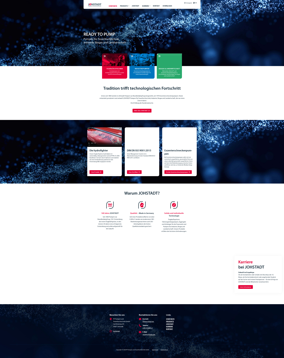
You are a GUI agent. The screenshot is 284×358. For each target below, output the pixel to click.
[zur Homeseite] (98, 3)
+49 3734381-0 (148, 328)
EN (196, 3)
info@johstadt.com (149, 334)
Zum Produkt (95, 172)
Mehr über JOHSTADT (141, 111)
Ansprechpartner (148, 321)
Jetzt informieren (245, 287)
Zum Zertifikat (133, 172)
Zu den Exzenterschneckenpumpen (177, 172)
